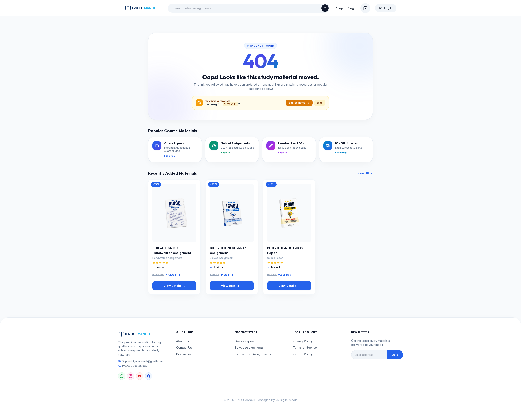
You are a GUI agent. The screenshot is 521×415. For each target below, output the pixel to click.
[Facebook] (148, 376)
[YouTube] (139, 376)
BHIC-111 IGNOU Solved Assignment (228, 250)
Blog (351, 8)
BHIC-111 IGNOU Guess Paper (285, 250)
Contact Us (184, 347)
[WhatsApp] (121, 376)
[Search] (325, 8)
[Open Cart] (365, 8)
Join (395, 355)
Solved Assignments (249, 347)
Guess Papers (245, 341)
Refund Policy (303, 354)
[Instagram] (130, 376)
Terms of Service (305, 347)
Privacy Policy (303, 341)
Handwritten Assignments (253, 354)
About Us (182, 341)
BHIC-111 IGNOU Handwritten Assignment (172, 250)
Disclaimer (183, 354)
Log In (388, 8)
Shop (339, 8)
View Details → (174, 285)
